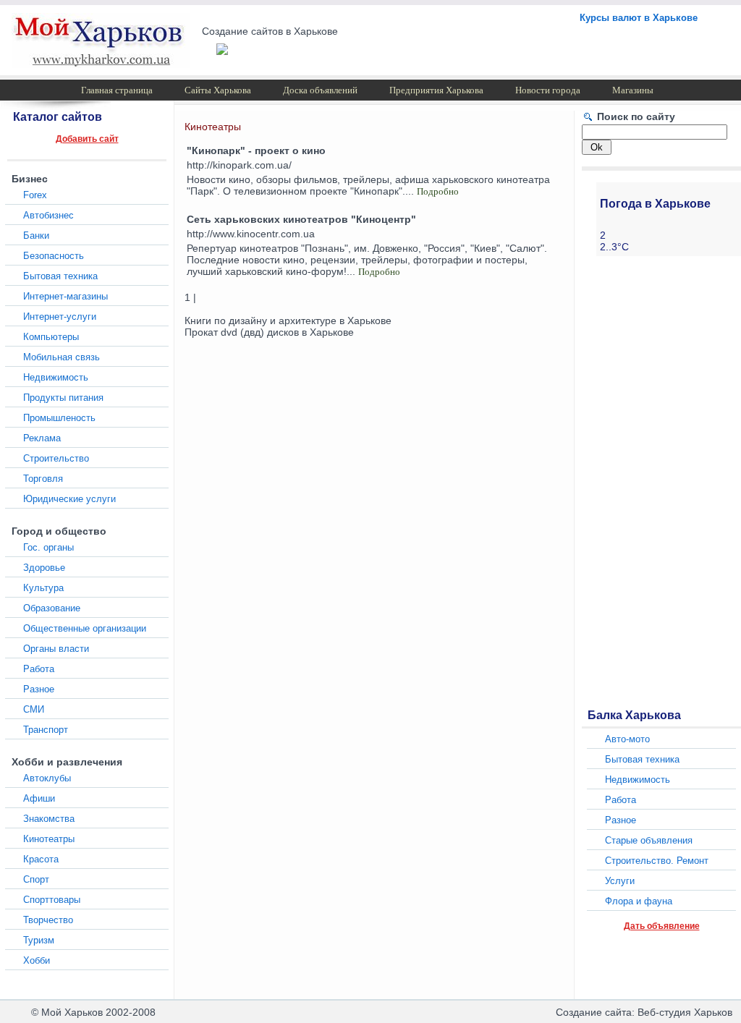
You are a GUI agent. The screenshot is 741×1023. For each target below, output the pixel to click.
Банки (36, 235)
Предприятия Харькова (436, 90)
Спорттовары (51, 899)
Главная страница (117, 90)
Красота (41, 859)
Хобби (36, 960)
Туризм (38, 940)
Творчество (48, 919)
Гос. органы (48, 547)
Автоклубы (47, 778)
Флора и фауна (638, 901)
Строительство (56, 458)
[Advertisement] (640, 480)
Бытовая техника (60, 276)
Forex (35, 195)
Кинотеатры (49, 838)
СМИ (33, 709)
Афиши (39, 798)
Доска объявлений (320, 90)
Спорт (36, 879)
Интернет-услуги (59, 316)
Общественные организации (84, 628)
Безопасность (53, 255)
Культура (43, 587)
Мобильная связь (61, 357)
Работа (38, 668)
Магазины (632, 90)
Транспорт (45, 729)
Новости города (547, 90)
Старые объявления (649, 840)
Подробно (438, 191)
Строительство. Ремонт (656, 860)
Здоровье (44, 567)
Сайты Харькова (218, 90)
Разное (38, 689)
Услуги (620, 880)
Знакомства (49, 818)
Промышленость (59, 417)
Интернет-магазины (65, 296)
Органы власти (56, 648)
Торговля (43, 478)
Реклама (42, 438)
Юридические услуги (69, 498)
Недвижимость (55, 377)
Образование (51, 608)
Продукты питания (63, 397)
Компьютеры (51, 336)
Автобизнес (48, 215)
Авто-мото (627, 739)
